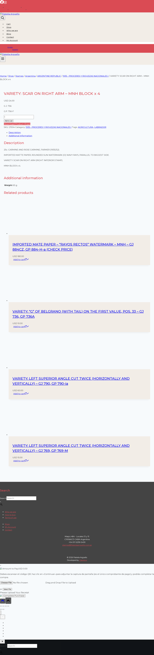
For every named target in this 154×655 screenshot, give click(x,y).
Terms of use (10, 518)
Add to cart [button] (19, 259)
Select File (7, 589)
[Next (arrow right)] (3, 609)
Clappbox (83, 560)
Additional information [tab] (20, 136)
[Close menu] (0, 613)
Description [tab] (15, 132)
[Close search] (2, 642)
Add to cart (9, 121)
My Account (10, 527)
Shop (8, 27)
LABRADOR (100, 127)
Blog (8, 34)
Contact (10, 37)
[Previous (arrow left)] (1, 609)
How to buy (10, 515)
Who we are (12, 30)
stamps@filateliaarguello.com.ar (77, 545)
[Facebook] (2, 3)
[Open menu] (2, 59)
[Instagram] (5, 3)
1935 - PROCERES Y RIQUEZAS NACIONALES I (48, 127)
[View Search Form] (2, 18)
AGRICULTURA (85, 127)
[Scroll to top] (2, 601)
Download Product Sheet (17, 124)
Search (3, 498)
